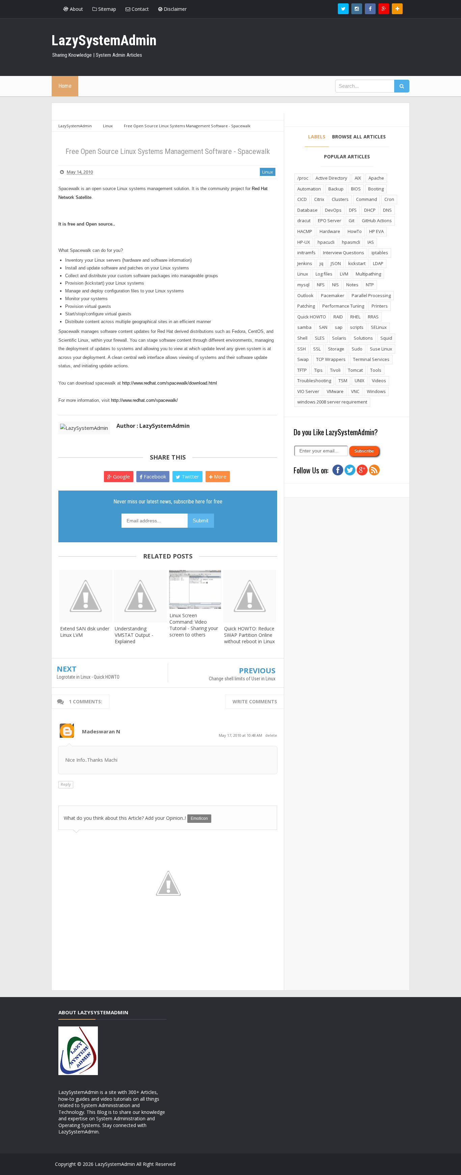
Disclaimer (174, 9)
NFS (321, 285)
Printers (380, 306)
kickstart (356, 263)
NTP (370, 285)
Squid (386, 338)
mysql (303, 285)
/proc (302, 178)
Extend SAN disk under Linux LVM (84, 631)
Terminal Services (371, 359)
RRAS (373, 317)
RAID (338, 317)
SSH (301, 349)
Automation (309, 189)
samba (304, 327)
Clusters (340, 199)
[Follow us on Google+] (383, 8)
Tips (318, 370)
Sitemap (106, 9)
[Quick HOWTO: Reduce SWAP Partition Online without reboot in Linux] (249, 596)
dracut (303, 220)
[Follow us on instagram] (356, 8)
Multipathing (368, 274)
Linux (267, 172)
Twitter (189, 476)
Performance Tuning (343, 306)
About (76, 9)
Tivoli (335, 370)
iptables (380, 253)
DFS (353, 210)
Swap (303, 359)
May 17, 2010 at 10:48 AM (241, 735)
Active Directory (331, 178)
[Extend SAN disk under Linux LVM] (85, 596)
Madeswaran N (101, 731)
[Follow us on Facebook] (370, 8)
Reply (66, 784)
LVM (344, 274)
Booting (376, 189)
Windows (376, 391)
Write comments (255, 701)
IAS (371, 242)
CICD (302, 199)
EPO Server (329, 220)
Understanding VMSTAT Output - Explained (134, 635)
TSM (342, 380)
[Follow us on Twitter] (343, 8)
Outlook (305, 295)
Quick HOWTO (311, 317)
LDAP (378, 263)
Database (307, 210)
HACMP (304, 231)
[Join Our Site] (397, 8)
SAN (323, 327)
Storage (336, 349)
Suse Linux (381, 349)
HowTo (355, 231)
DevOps (333, 210)
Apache (376, 178)
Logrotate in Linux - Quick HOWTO (88, 677)
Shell (302, 338)
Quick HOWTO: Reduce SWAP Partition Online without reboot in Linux (249, 635)
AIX (358, 178)
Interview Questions (343, 253)
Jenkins (304, 263)
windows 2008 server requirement (332, 402)
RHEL (355, 317)
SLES (320, 338)
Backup (336, 189)
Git (351, 220)
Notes (352, 285)
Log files (324, 274)
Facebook (154, 476)
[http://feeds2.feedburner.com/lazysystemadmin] (374, 469)
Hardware (330, 231)
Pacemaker (332, 295)
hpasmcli (351, 242)
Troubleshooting (314, 380)
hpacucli (326, 242)
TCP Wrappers (331, 359)
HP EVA (376, 231)
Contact (139, 9)
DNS (387, 210)
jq (321, 263)
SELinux (379, 327)
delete (271, 735)
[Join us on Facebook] (337, 469)
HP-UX (303, 242)
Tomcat (355, 370)
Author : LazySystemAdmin (153, 425)
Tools (375, 370)
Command (366, 199)
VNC (355, 391)
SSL (317, 349)
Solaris (339, 338)
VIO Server (308, 391)
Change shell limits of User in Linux (242, 678)
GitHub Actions (377, 220)
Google (121, 476)
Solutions (363, 338)
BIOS (356, 189)
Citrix (319, 199)
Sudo (357, 349)
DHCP (370, 210)
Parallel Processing (371, 295)
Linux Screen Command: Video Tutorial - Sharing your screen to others (193, 625)
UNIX (359, 380)
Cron (389, 199)
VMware (335, 391)
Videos (379, 380)
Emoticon (199, 818)
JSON (336, 263)
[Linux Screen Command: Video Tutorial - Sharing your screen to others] (195, 589)
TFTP (302, 370)
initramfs (306, 253)
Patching (306, 306)
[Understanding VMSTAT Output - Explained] (140, 596)
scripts (356, 327)
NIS (335, 285)
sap (339, 327)
